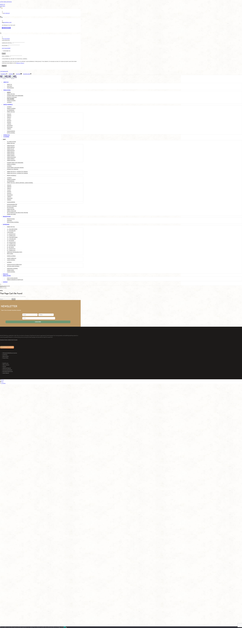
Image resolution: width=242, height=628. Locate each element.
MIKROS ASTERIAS (11, 100)
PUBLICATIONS (6, 90)
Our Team (2, 6)
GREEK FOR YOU (11, 94)
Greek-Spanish (10, 153)
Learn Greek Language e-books (15, 167)
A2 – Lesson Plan (11, 242)
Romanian (9, 127)
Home (1, 286)
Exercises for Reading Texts (14, 252)
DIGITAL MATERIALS (8, 104)
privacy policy (20, 63)
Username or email (7, 43)
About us (9, 84)
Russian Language (12, 206)
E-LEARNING (6, 136)
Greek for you (5, 363)
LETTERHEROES (10, 110)
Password (5, 45)
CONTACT (5, 282)
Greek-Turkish (10, 155)
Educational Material (13, 222)
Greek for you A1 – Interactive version (17, 171)
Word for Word (11, 214)
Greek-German (11, 147)
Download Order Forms (8, 371)
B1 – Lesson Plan (11, 248)
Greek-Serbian (10, 158)
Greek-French (10, 152)
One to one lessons (12, 278)
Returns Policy (6, 356)
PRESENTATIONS (7, 216)
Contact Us (5, 354)
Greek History (10, 209)
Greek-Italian (10, 148)
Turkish (9, 123)
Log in (3, 53)
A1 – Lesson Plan (11, 234)
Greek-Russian (11, 150)
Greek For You (11, 143)
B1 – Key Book (10, 247)
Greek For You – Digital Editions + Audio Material (20, 182)
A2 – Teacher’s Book (12, 237)
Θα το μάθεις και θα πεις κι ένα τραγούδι (17, 212)
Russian (9, 120)
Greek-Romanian (11, 157)
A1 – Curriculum (11, 235)
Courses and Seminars (7, 369)
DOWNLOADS (6, 224)
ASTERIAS (9, 106)
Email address (6, 56)
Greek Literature (11, 210)
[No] (66, 627)
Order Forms (10, 270)
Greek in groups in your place (15, 279)
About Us (2, 4)
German (9, 115)
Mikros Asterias (11, 164)
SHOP (4, 139)
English (9, 114)
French (9, 117)
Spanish (9, 122)
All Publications (11, 141)
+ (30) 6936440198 (4, 71)
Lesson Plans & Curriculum (14, 264)
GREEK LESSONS (7, 275)
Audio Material (11, 260)
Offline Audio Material (13, 266)
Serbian (9, 128)
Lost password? (6, 48)
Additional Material (12, 268)
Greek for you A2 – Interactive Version (17, 173)
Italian (9, 119)
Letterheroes (10, 181)
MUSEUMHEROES (11, 131)
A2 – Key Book (10, 240)
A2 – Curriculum (11, 243)
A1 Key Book (10, 232)
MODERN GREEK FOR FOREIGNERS (15, 95)
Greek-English (10, 145)
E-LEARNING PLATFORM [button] (7, 347)
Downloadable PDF (12, 204)
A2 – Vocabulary (11, 238)
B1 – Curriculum (11, 250)
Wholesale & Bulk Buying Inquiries (10, 352)
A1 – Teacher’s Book (12, 229)
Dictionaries (10, 207)
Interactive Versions (12, 169)
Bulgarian (10, 125)
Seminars (9, 220)
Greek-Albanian (11, 160)
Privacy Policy (5, 357)
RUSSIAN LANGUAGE (12, 97)
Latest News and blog (6, 1)
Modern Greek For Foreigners (15, 162)
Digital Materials (11, 175)
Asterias (9, 166)
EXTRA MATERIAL (11, 132)
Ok (64, 627)
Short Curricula (11, 258)
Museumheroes (11, 202)
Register (4, 65)
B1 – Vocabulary (11, 245)
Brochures (10, 253)
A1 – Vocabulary (11, 230)
